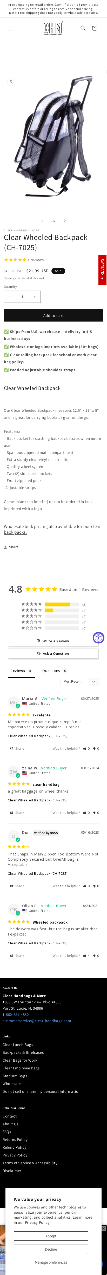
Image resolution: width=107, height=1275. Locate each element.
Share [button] (14, 547)
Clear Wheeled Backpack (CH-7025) (37, 736)
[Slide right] (65, 220)
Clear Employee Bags (21, 1067)
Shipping (9, 278)
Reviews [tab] (17, 670)
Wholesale (12, 1083)
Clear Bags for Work (20, 1060)
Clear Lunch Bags (18, 1044)
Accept (50, 1235)
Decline (51, 1249)
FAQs (7, 1131)
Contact (10, 1116)
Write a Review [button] (56, 641)
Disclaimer (12, 1170)
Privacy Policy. (38, 1222)
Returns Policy (15, 1139)
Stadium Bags (15, 1075)
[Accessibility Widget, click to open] (98, 637)
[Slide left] (42, 220)
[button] (10, 28)
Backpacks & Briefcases (23, 1052)
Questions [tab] (51, 670)
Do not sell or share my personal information (42, 1091)
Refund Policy (14, 1147)
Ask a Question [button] (56, 653)
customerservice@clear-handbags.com (37, 1020)
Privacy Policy (15, 1155)
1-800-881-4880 (16, 1014)
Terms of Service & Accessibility (30, 1162)
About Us (10, 1123)
